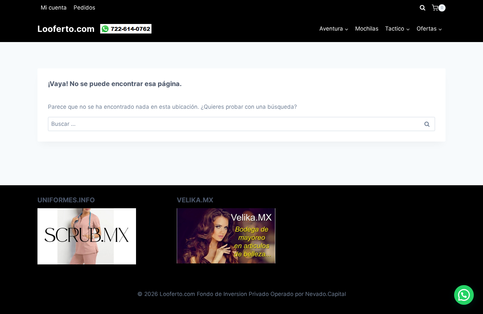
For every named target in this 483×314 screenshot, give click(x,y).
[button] (464, 295)
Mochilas (367, 28)
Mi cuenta (54, 7)
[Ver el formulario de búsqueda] (422, 8)
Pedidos (84, 7)
